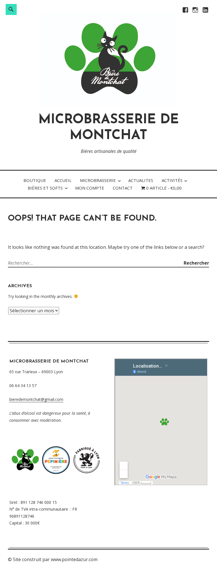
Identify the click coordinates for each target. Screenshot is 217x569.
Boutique (34, 180)
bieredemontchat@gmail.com (36, 399)
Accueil (63, 180)
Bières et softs (45, 188)
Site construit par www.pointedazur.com (55, 559)
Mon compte (89, 188)
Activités (172, 180)
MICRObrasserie (98, 180)
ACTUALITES (140, 180)
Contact (123, 188)
